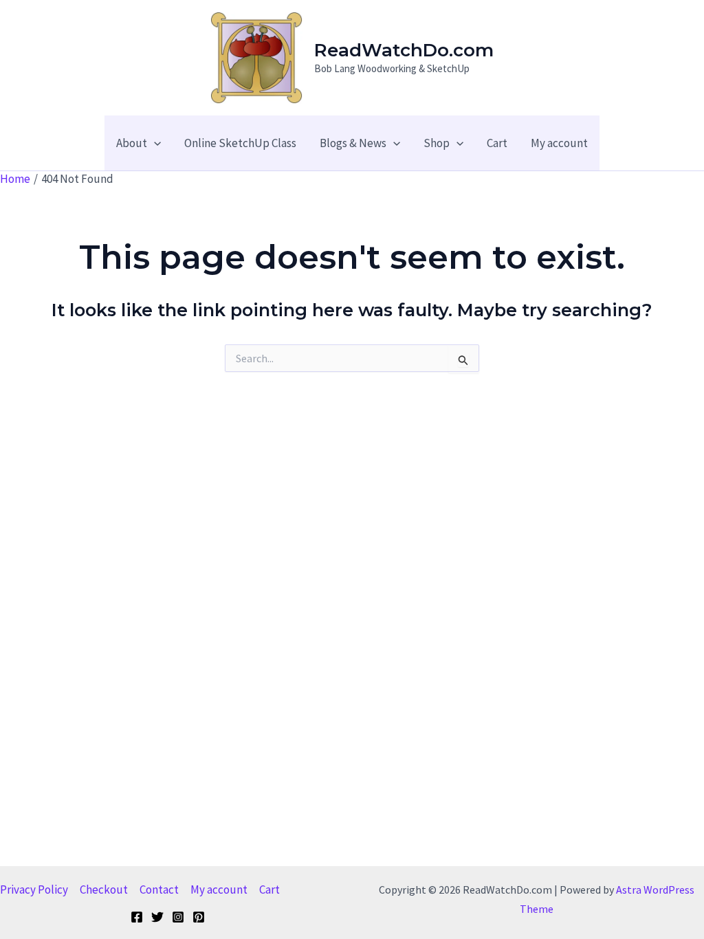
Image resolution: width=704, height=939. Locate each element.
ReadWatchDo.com (404, 50)
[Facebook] (137, 917)
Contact (159, 889)
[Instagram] (178, 917)
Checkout (104, 889)
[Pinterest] (198, 917)
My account (219, 889)
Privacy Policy (34, 889)
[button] (154, 142)
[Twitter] (157, 917)
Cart (269, 889)
